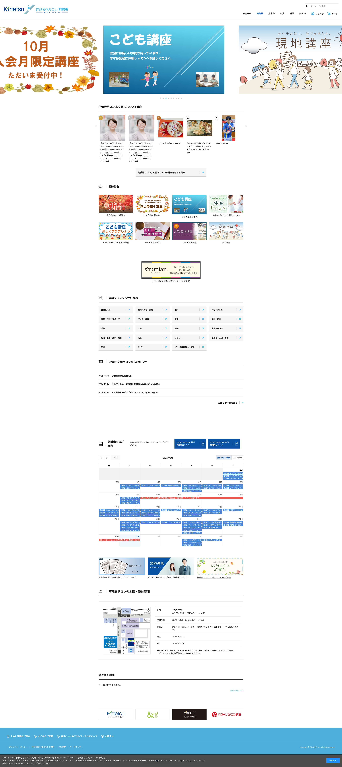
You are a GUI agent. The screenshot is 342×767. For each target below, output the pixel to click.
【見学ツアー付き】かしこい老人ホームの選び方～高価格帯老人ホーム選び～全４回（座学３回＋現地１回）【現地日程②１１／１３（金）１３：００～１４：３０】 (141, 152)
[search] (307, 6)
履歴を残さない (236, 690)
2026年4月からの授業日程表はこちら (185, 443)
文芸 (140, 337)
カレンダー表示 (223, 457)
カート (335, 13)
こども (140, 347)
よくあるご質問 (45, 736)
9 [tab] (181, 98)
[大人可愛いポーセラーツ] (170, 128)
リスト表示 (237, 457)
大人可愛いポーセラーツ (169, 143)
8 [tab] (178, 98)
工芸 (140, 328)
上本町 (271, 13)
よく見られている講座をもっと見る (161, 172)
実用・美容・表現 (145, 309)
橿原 (292, 13)
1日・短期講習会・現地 (185, 347)
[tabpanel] (171, 60)
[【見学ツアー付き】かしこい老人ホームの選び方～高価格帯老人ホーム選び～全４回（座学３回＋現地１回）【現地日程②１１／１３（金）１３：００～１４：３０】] (141, 128)
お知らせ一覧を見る (227, 402)
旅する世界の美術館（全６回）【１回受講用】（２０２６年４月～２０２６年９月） (199, 148)
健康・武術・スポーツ (110, 319)
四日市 (302, 13)
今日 (115, 457)
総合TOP (247, 13)
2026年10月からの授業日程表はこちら (220, 443)
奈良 (282, 13)
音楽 (176, 319)
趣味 (176, 309)
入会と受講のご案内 (20, 736)
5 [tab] (171, 98)
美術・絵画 (216, 319)
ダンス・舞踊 (143, 319)
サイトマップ (75, 747)
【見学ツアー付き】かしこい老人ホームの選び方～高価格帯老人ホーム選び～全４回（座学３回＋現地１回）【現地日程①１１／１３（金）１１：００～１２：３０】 (112, 152)
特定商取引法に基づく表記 (43, 747)
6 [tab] (173, 98)
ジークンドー (223, 143)
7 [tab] (176, 98)
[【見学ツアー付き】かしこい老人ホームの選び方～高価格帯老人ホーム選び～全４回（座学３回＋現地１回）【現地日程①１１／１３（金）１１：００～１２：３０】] (112, 128)
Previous (96, 126)
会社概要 (62, 747)
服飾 (176, 328)
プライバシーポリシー (18, 747)
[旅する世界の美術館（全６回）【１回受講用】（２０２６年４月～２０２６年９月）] (199, 128)
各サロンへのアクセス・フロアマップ (79, 736)
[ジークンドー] (228, 128)
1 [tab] (160, 98)
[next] (106, 457)
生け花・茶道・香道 (220, 337)
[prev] (101, 457)
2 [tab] (163, 98)
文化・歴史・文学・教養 (111, 337)
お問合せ (109, 736)
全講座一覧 (105, 309)
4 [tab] (168, 98)
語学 (103, 347)
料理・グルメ (217, 309)
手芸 (103, 328)
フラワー (178, 337)
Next (245, 126)
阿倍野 (260, 13)
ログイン (319, 13)
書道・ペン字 (217, 328)
